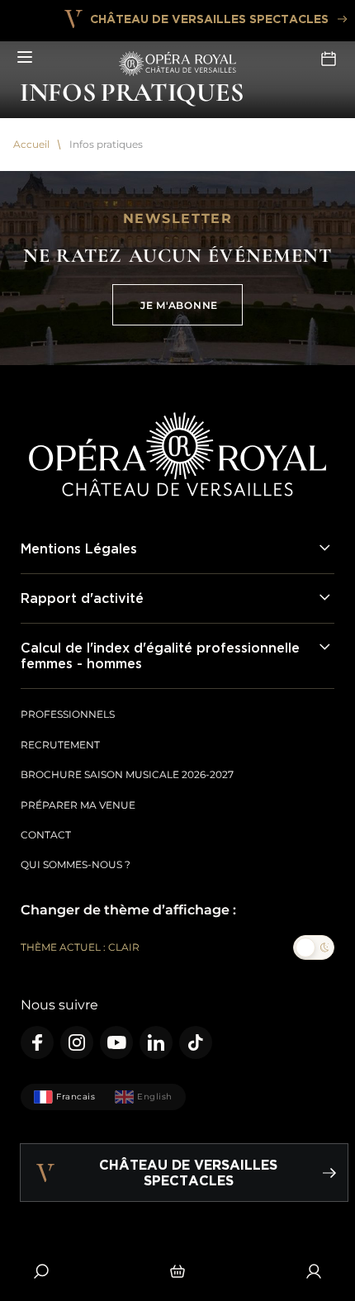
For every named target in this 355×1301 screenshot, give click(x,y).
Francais (75, 1096)
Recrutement (60, 744)
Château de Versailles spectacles (209, 18)
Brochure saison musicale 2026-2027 (127, 774)
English (155, 1096)
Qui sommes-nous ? (75, 864)
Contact (46, 835)
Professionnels (68, 714)
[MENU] (25, 57)
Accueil (31, 144)
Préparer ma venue (78, 805)
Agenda (330, 57)
